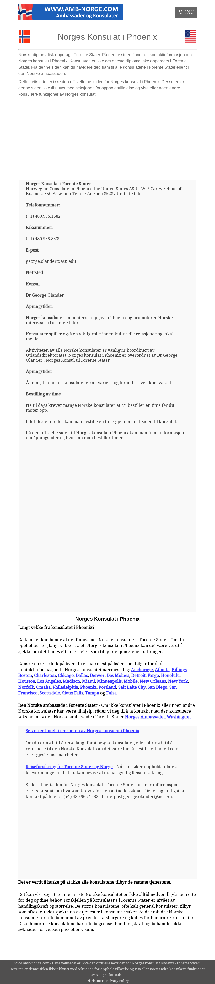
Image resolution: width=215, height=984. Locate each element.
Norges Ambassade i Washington (158, 716)
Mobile (131, 681)
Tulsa (111, 693)
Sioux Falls (72, 693)
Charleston (45, 675)
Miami (88, 681)
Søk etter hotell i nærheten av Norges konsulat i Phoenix (82, 730)
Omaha (43, 687)
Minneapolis (109, 681)
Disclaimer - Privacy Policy (107, 981)
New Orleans (153, 681)
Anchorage (142, 669)
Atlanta (162, 669)
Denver (97, 675)
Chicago (66, 675)
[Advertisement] (107, 136)
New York (178, 681)
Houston (26, 681)
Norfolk (26, 687)
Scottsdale (50, 693)
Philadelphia (65, 687)
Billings (179, 669)
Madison (71, 681)
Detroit (138, 675)
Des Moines (118, 675)
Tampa (92, 693)
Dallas (82, 675)
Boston (25, 675)
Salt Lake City (132, 687)
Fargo (153, 675)
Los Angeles (49, 681)
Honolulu (170, 675)
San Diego (157, 687)
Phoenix (88, 687)
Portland (107, 687)
